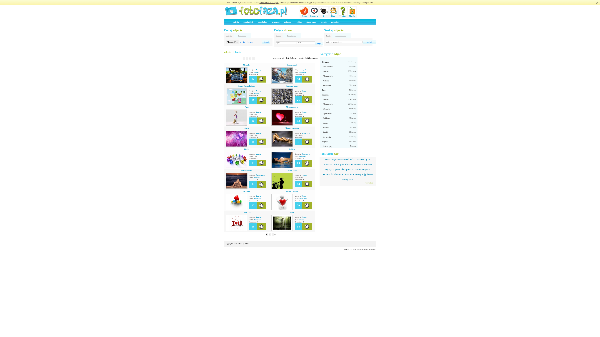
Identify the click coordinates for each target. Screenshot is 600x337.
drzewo (339, 159)
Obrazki (326, 109)
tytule (282, 58)
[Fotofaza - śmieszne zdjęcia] (256, 16)
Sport (325, 123)
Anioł (292, 212)
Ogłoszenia (327, 113)
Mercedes (246, 65)
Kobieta (292, 149)
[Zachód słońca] (237, 188)
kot (365, 164)
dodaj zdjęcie (248, 22)
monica (256, 93)
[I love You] (236, 230)
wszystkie (369, 183)
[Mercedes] (237, 83)
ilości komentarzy (311, 58)
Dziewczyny (314, 16)
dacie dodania (291, 58)
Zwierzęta (327, 85)
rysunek (367, 170)
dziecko (351, 159)
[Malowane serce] (282, 125)
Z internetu (242, 36)
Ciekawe (325, 62)
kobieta (351, 164)
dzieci (344, 159)
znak (371, 175)
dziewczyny (328, 164)
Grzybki (246, 191)
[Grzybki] (236, 209)
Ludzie (325, 71)
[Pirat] (236, 125)
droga (333, 159)
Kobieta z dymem (292, 128)
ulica (347, 174)
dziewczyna (363, 159)
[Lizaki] (236, 167)
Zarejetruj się (291, 36)
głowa (343, 164)
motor (370, 164)
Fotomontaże (328, 67)
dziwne (336, 164)
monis (301, 220)
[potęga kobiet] (282, 188)
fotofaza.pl (240, 244)
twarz (342, 174)
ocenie (301, 58)
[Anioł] (282, 230)
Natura (326, 81)
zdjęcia (236, 22)
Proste (328, 36)
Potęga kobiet (292, 170)
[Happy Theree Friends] (237, 104)
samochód (329, 174)
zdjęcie (365, 174)
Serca (247, 128)
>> (254, 59)
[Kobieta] (282, 167)
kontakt (324, 22)
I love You (246, 212)
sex (337, 175)
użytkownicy (311, 22)
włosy (358, 174)
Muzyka (352, 16)
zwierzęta (345, 179)
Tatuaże (326, 128)
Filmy (333, 16)
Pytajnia (343, 16)
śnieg (351, 179)
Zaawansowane (340, 36)
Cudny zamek (292, 65)
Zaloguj (279, 36)
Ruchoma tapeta (292, 86)
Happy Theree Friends (246, 86)
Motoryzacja (328, 76)
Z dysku (229, 36)
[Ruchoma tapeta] (282, 104)
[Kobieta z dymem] (282, 146)
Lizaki (246, 149)
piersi (337, 169)
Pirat (247, 107)
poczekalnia (262, 22)
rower (361, 169)
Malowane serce (292, 107)
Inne (324, 90)
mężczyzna (330, 169)
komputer (359, 164)
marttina (302, 156)
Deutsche (302, 72)
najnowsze (276, 22)
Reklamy (326, 118)
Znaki (325, 132)
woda (353, 174)
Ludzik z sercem (292, 191)
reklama (355, 169)
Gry (324, 16)
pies (343, 169)
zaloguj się (335, 22)
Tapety (304, 16)
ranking (299, 22)
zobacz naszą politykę (269, 3)
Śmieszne (325, 95)
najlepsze (287, 22)
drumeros (257, 199)
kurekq (256, 72)
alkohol (327, 159)
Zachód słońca (246, 170)
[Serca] (236, 146)
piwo (348, 169)
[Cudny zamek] (282, 83)
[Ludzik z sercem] (282, 209)
